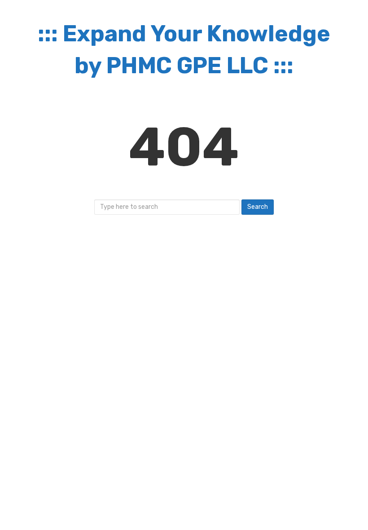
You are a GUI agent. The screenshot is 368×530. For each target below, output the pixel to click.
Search (257, 207)
